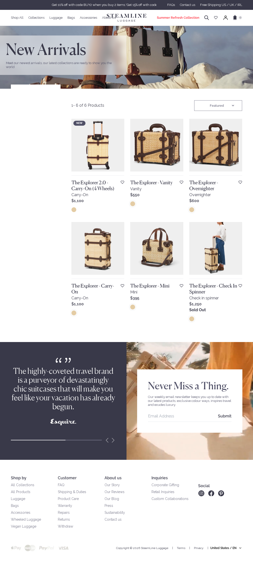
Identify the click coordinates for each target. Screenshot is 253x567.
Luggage (18, 499)
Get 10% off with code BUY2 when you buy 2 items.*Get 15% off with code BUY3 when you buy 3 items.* (126, 5)
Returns (64, 519)
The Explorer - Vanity (151, 183)
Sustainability (115, 513)
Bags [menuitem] (71, 17)
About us (113, 478)
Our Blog (112, 499)
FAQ (61, 485)
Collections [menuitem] (36, 17)
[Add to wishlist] (122, 182)
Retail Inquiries (162, 492)
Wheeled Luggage (26, 519)
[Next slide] (113, 440)
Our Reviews (115, 492)
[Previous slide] (107, 440)
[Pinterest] (221, 493)
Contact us (187, 5)
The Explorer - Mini (149, 286)
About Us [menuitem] (109, 17)
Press (109, 506)
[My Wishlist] (216, 17)
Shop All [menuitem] (17, 17)
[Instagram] (201, 493)
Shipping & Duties (72, 492)
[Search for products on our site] (206, 17)
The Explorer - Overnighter (203, 185)
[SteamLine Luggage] (126, 18)
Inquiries (159, 478)
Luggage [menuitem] (56, 17)
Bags (15, 506)
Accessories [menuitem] (88, 17)
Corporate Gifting (165, 485)
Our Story (112, 485)
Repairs (64, 513)
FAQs (171, 5)
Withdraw (65, 526)
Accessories (20, 513)
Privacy (199, 548)
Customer (67, 478)
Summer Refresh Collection (178, 17)
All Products (20, 492)
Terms (181, 548)
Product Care (68, 499)
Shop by (18, 478)
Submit (225, 416)
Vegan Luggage (23, 526)
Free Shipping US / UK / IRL (221, 5)
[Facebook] (211, 493)
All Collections (22, 485)
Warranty (65, 506)
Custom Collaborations (170, 499)
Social (204, 485)
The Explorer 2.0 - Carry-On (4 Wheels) (92, 185)
